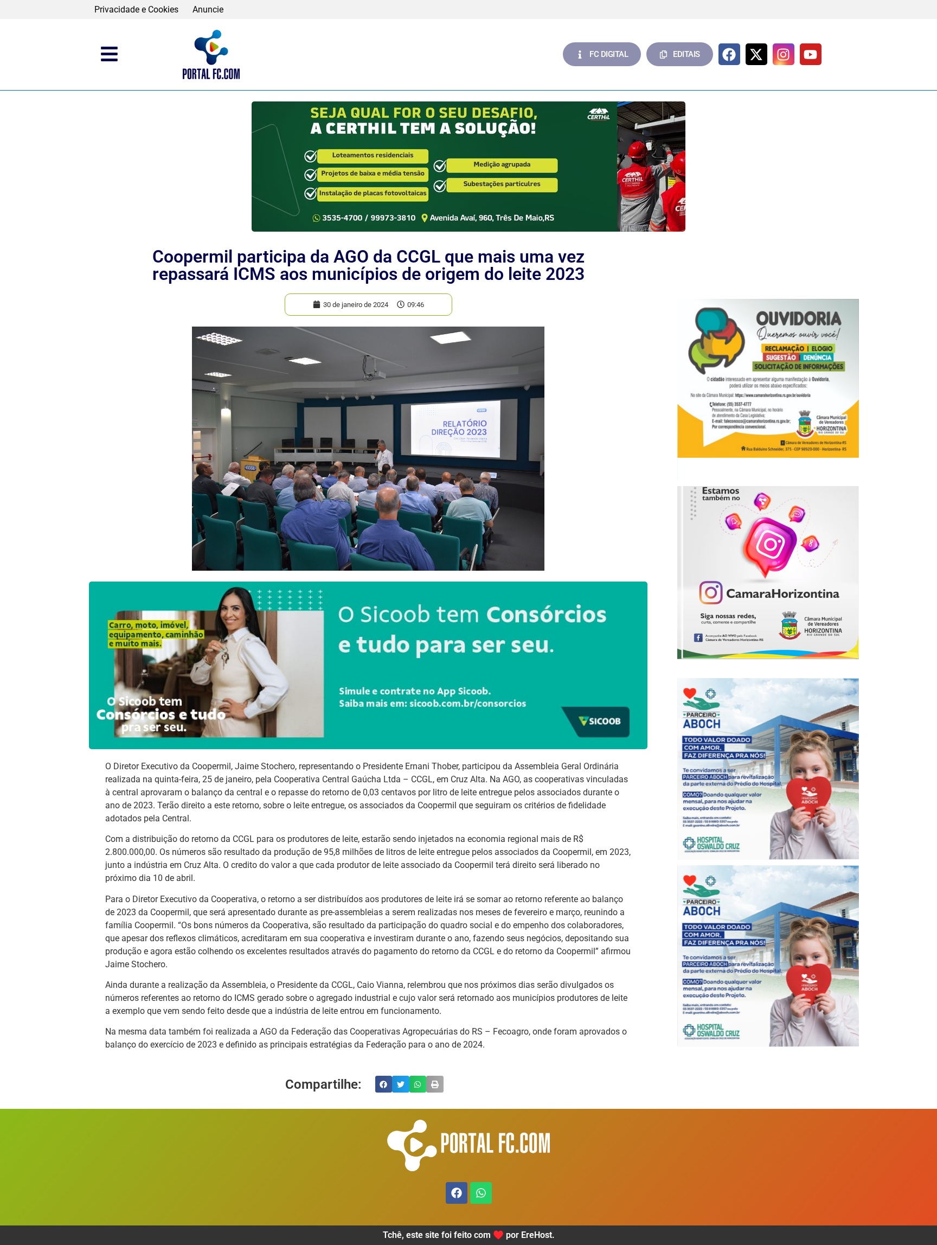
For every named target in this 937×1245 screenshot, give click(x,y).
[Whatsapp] (481, 1193)
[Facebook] (729, 54)
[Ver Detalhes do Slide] (468, 166)
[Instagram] (783, 54)
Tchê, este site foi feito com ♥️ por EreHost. (469, 1235)
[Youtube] (811, 54)
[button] (384, 1084)
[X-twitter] (756, 54)
